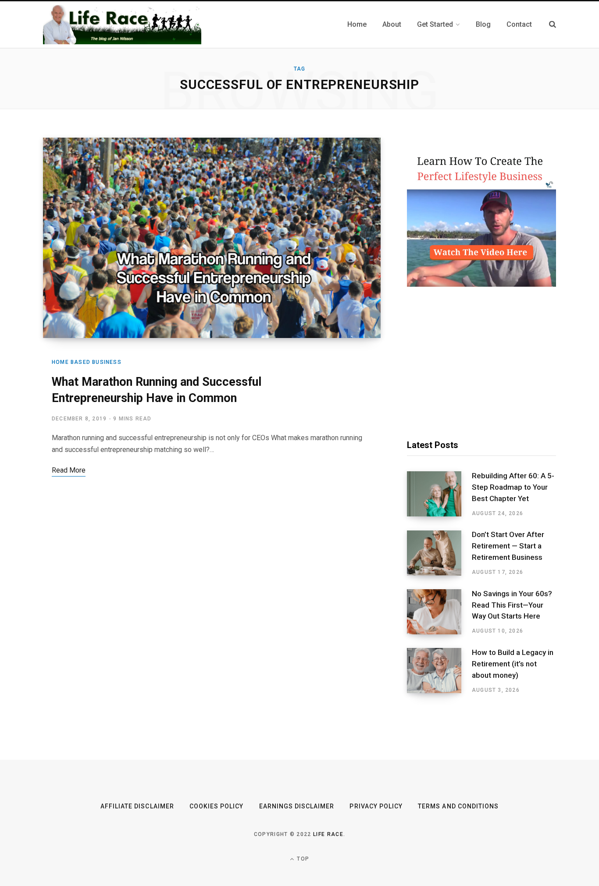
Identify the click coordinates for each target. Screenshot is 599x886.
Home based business (86, 362)
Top (302, 859)
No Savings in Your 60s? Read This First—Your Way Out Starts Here (512, 605)
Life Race (328, 834)
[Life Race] (122, 24)
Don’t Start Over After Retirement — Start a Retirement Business (508, 546)
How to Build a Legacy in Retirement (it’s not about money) (512, 664)
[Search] (552, 24)
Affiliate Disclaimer (137, 806)
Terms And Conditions (458, 806)
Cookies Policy (216, 806)
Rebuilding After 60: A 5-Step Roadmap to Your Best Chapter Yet (513, 487)
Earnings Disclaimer (297, 806)
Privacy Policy (376, 806)
